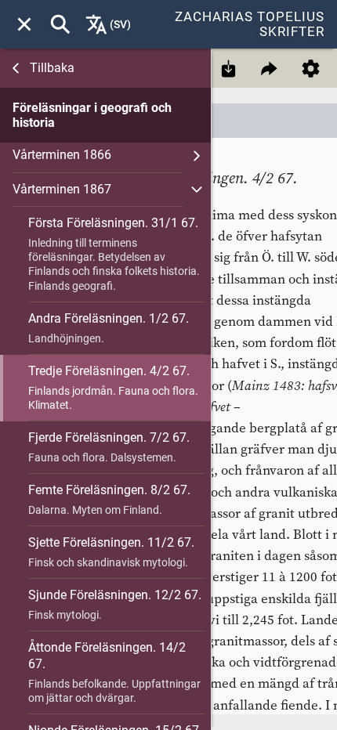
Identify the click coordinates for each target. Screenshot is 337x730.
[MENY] (24, 24)
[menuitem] (24, 24)
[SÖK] (60, 24)
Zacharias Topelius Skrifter (249, 24)
